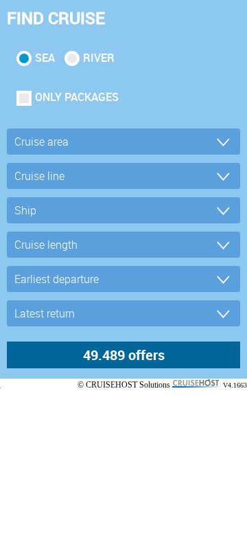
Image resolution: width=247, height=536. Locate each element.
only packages (77, 96)
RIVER (99, 57)
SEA (45, 57)
